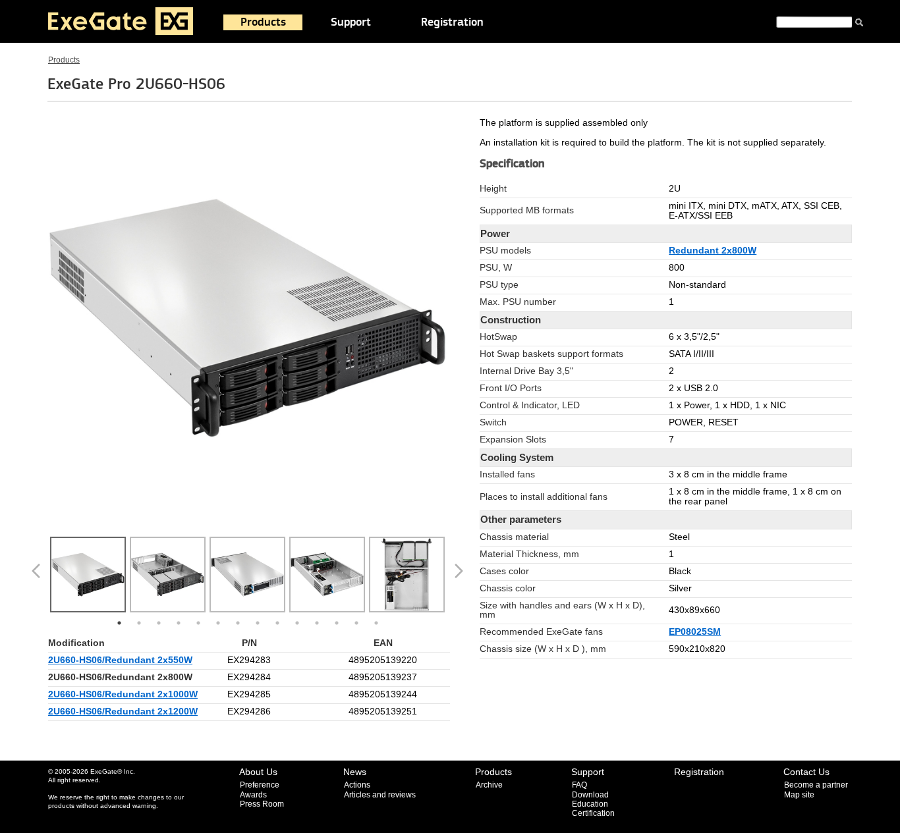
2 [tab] (139, 623)
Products (263, 22)
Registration (452, 22)
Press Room (262, 804)
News (354, 771)
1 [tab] (119, 623)
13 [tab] (356, 623)
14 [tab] (376, 623)
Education (590, 804)
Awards (253, 794)
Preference (259, 785)
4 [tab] (178, 623)
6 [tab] (218, 623)
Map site (799, 794)
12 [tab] (336, 623)
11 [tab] (316, 623)
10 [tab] (297, 623)
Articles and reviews (380, 794)
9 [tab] (277, 623)
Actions (357, 785)
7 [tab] (237, 623)
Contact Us (806, 771)
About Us (258, 771)
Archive (489, 785)
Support (351, 22)
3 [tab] (158, 623)
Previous (38, 576)
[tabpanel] (88, 576)
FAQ (579, 785)
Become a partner (816, 785)
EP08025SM (695, 632)
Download (590, 794)
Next (461, 576)
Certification (593, 813)
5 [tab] (198, 623)
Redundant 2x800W (712, 250)
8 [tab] (257, 623)
